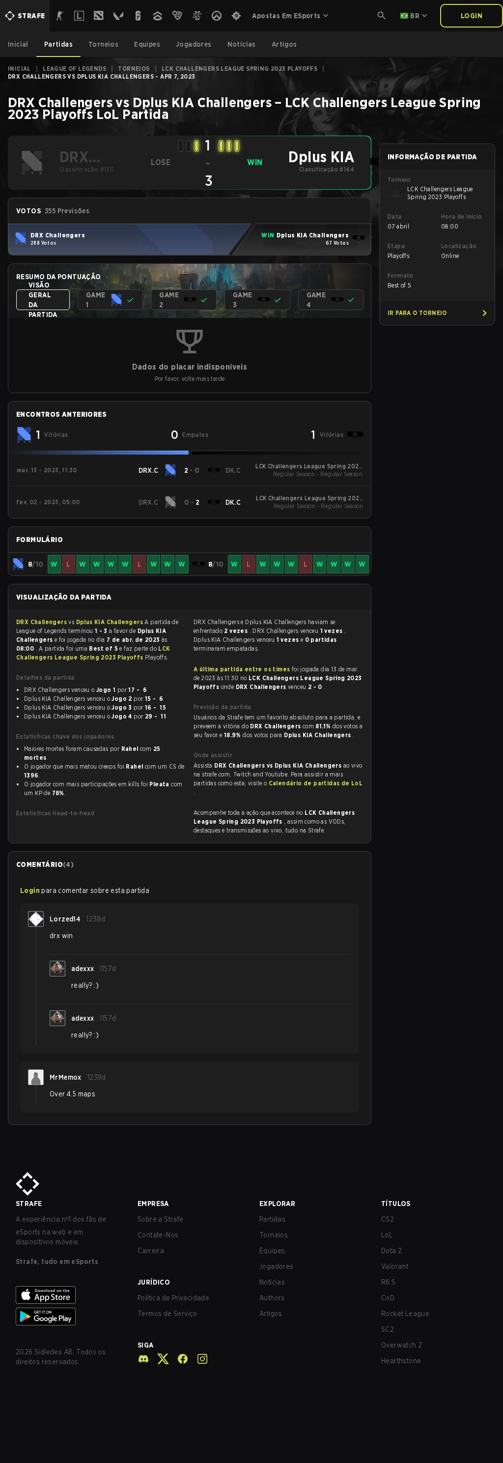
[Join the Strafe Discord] (143, 1359)
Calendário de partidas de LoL (316, 783)
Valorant (394, 1266)
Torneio (399, 179)
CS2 (387, 1219)
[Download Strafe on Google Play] (69, 1316)
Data (395, 216)
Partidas (272, 1219)
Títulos (396, 1203)
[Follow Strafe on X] (159, 1359)
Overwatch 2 (401, 1345)
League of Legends (74, 68)
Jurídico (154, 1282)
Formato (401, 275)
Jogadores (276, 1266)
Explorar (277, 1203)
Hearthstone (401, 1361)
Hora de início (461, 216)
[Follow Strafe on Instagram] (198, 1359)
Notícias (272, 1282)
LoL (386, 1235)
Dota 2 (391, 1251)
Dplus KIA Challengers (110, 622)
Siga (146, 1345)
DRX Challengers (42, 622)
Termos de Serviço (167, 1314)
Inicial (19, 68)
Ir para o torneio (417, 312)
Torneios (133, 68)
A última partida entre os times (242, 669)
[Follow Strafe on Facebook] (179, 1359)
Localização (458, 246)
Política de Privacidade (173, 1298)
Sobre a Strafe (161, 1219)
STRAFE (29, 1203)
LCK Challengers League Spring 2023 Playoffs (239, 68)
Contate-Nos (158, 1235)
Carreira (151, 1251)
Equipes (272, 1251)
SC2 (387, 1329)
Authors (272, 1298)
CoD (387, 1298)
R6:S (388, 1282)
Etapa (396, 246)
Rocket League (405, 1314)
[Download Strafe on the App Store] (69, 1295)
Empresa (153, 1203)
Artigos (270, 1314)
